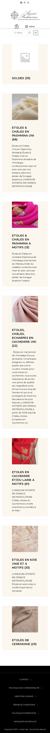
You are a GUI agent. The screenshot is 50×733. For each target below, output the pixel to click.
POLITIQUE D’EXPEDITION (24, 713)
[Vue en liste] (35, 32)
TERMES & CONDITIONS (24, 705)
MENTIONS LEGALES (24, 696)
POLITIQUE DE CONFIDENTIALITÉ (24, 688)
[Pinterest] (24, 2)
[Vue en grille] (29, 32)
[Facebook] (21, 2)
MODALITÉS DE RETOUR (25, 721)
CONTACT (24, 679)
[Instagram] (28, 2)
